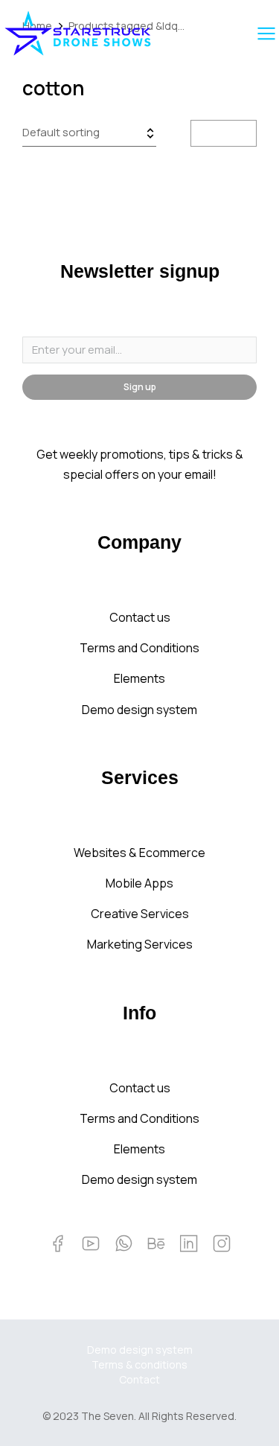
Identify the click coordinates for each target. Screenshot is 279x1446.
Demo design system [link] (140, 1350)
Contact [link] (139, 1379)
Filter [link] (233, 133)
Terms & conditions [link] (139, 1364)
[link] (78, 33)
